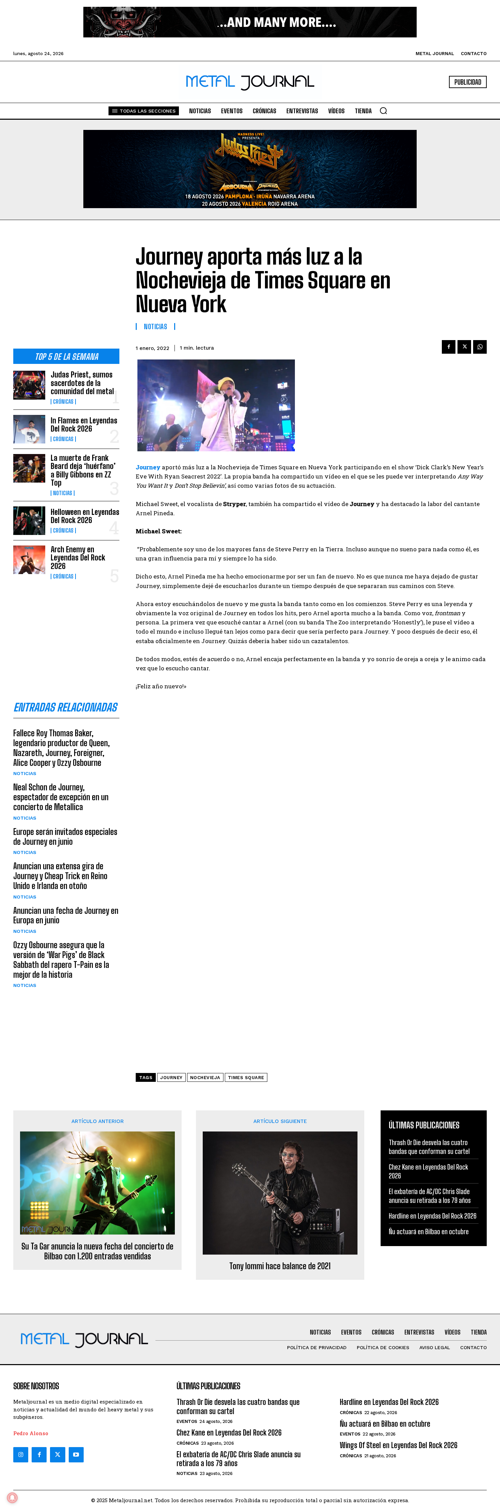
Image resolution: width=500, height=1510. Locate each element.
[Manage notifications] (12, 1497)
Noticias (62, 493)
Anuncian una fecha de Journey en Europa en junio (65, 915)
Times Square (246, 1077)
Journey (171, 1077)
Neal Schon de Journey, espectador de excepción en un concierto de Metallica (61, 797)
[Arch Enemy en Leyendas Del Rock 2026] (29, 560)
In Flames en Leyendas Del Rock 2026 (84, 424)
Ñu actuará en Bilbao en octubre (429, 1231)
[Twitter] (57, 1454)
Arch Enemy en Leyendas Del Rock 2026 (78, 557)
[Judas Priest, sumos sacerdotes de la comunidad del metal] (29, 385)
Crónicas (63, 401)
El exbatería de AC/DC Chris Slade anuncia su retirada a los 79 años (239, 1459)
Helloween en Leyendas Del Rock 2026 (85, 516)
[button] (383, 110)
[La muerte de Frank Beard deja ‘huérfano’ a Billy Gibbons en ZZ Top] (29, 468)
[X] (464, 347)
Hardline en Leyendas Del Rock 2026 (433, 1216)
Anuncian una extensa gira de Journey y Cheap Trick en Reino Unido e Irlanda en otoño (60, 876)
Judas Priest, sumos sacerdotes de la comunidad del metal (82, 383)
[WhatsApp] (480, 347)
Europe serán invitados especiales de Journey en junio (65, 836)
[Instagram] (20, 1454)
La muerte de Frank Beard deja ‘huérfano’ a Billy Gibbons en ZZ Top (83, 470)
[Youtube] (76, 1454)
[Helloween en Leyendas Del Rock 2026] (29, 520)
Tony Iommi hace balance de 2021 (280, 1266)
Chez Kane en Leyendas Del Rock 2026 (229, 1432)
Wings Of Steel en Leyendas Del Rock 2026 (398, 1445)
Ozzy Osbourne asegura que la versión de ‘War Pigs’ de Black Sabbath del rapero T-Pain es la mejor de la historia (61, 959)
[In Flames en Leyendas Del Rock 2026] (29, 429)
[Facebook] (448, 347)
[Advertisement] (66, 289)
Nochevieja (205, 1077)
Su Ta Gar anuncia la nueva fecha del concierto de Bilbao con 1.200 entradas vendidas (97, 1251)
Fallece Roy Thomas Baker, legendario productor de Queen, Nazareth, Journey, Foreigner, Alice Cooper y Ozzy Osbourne (61, 747)
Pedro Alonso (30, 1433)
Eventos (187, 1421)
